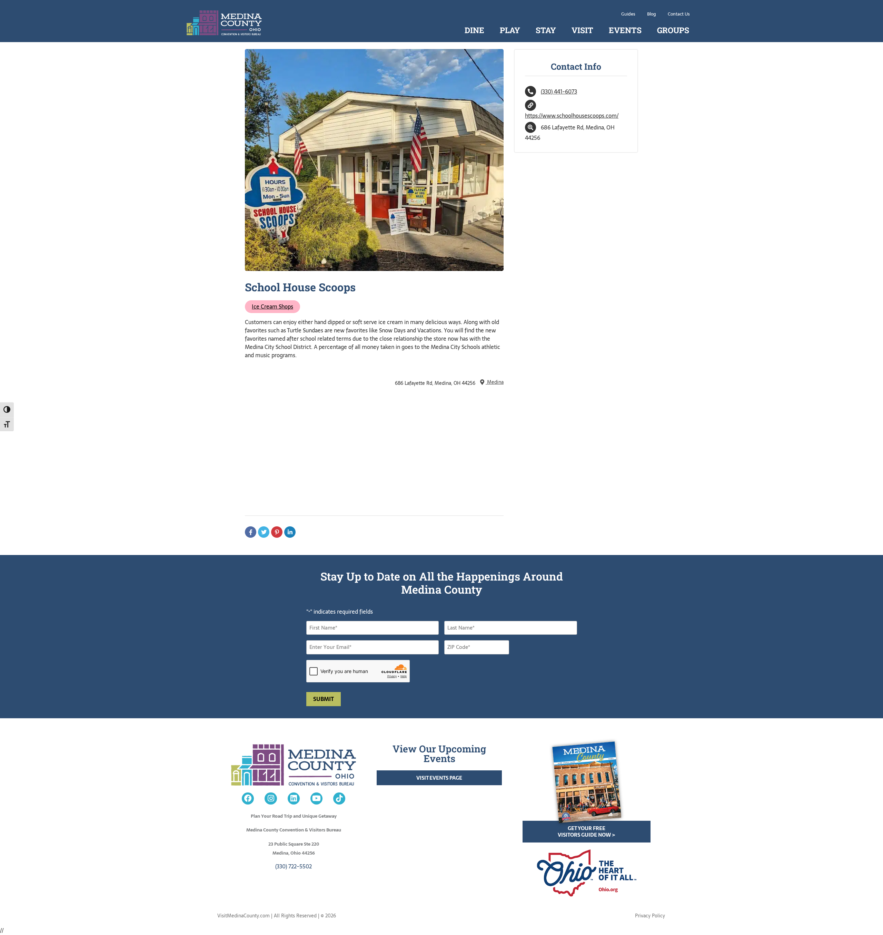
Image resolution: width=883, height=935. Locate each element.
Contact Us (679, 14)
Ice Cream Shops (272, 306)
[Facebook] (248, 798)
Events (625, 30)
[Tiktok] (339, 798)
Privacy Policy (650, 915)
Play (510, 30)
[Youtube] (316, 798)
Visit (582, 30)
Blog (651, 14)
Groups (673, 30)
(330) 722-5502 (293, 866)
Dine (474, 30)
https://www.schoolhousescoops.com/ (571, 115)
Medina (495, 382)
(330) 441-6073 (559, 91)
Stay (546, 30)
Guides (628, 14)
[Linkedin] (294, 798)
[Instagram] (271, 798)
